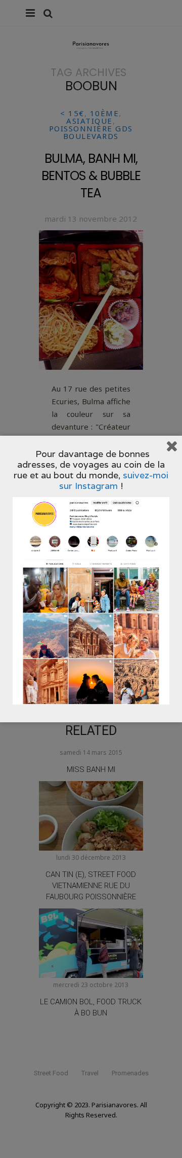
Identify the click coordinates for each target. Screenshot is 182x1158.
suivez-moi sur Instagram (114, 480)
